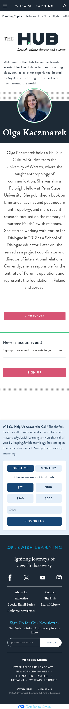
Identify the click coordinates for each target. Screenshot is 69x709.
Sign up (34, 372)
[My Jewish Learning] (34, 550)
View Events (34, 316)
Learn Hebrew (50, 605)
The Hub (50, 598)
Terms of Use (45, 688)
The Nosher (24, 675)
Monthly (48, 468)
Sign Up (50, 642)
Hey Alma (17, 680)
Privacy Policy (24, 688)
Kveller (43, 675)
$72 (20, 487)
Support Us (35, 521)
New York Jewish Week (32, 671)
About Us (21, 592)
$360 (20, 498)
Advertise (21, 598)
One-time (20, 468)
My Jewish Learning (43, 680)
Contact (50, 592)
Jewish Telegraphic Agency (32, 667)
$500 (48, 498)
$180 (48, 487)
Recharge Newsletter (21, 611)
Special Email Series (21, 605)
